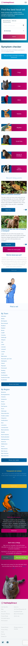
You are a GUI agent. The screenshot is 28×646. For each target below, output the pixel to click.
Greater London (5, 415)
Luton (2, 354)
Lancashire (3, 425)
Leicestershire (4, 427)
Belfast (3, 318)
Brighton (3, 328)
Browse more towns (14, 384)
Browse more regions (14, 460)
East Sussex (4, 406)
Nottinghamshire (5, 439)
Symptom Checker (5, 613)
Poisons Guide (4, 616)
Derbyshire (4, 399)
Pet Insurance (4, 620)
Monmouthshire (5, 430)
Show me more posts (14, 249)
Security (3, 634)
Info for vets (16, 616)
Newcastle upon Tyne (6, 358)
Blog (2, 609)
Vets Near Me (4, 607)
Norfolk (3, 432)
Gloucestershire (5, 413)
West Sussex (4, 451)
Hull (2, 342)
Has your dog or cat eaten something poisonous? (14, 56)
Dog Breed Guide (18, 611)
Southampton (4, 375)
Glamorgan (3, 411)
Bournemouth (4, 323)
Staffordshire (4, 444)
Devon (2, 401)
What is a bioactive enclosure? (11, 194)
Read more (8, 210)
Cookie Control (4, 627)
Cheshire (3, 397)
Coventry (3, 335)
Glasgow (3, 339)
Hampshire (3, 418)
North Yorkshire (5, 434)
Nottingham (4, 361)
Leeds (2, 344)
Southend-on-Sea (5, 377)
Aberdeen (3, 316)
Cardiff (2, 332)
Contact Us (3, 636)
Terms (2, 632)
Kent (2, 422)
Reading (3, 370)
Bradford (3, 325)
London (3, 351)
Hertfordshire (4, 420)
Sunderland (4, 380)
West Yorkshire (4, 453)
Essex (2, 408)
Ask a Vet (3, 611)
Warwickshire (4, 448)
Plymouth (3, 365)
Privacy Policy (4, 629)
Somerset (3, 441)
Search (14, 36)
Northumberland (5, 437)
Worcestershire (5, 455)
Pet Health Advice (5, 618)
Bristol (2, 330)
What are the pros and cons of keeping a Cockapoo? (13, 230)
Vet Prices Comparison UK (20, 609)
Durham (3, 404)
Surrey (2, 446)
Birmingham (4, 321)
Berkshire (3, 392)
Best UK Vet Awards (18, 613)
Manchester (4, 356)
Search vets (14, 486)
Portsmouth (4, 368)
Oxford (3, 363)
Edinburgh (3, 337)
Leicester (3, 347)
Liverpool (3, 349)
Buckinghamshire (5, 394)
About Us (16, 607)
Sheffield (3, 372)
